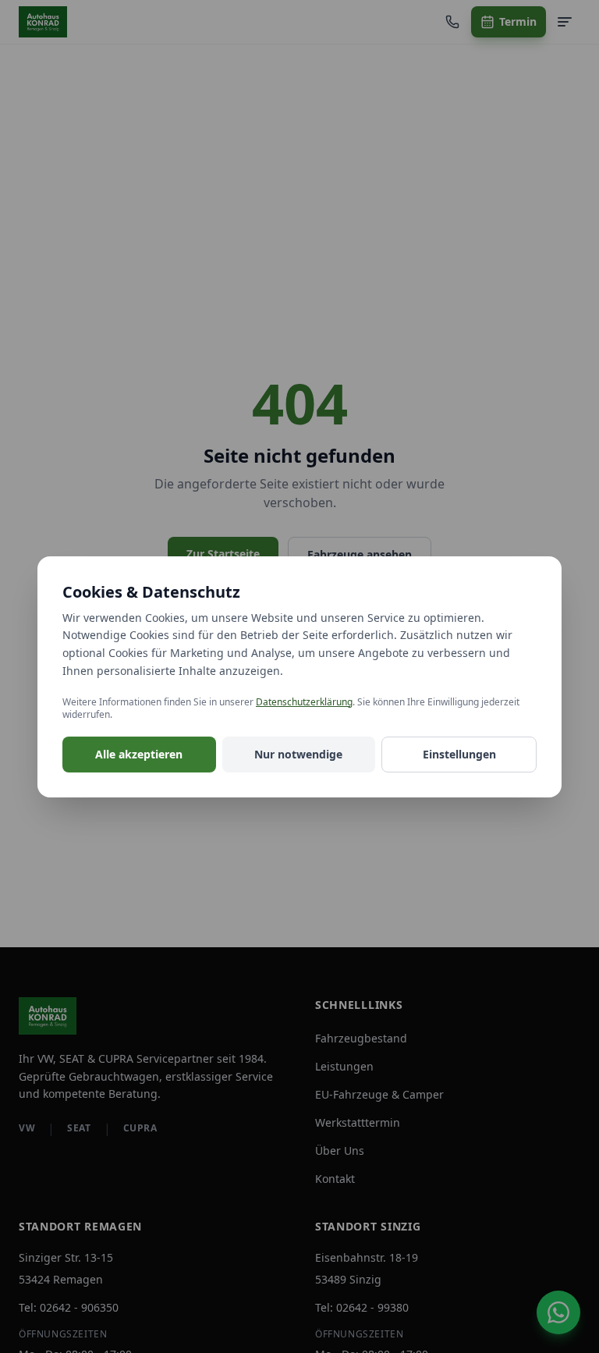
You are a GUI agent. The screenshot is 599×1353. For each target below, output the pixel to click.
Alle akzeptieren (139, 754)
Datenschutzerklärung (304, 701)
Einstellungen (459, 754)
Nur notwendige (298, 754)
